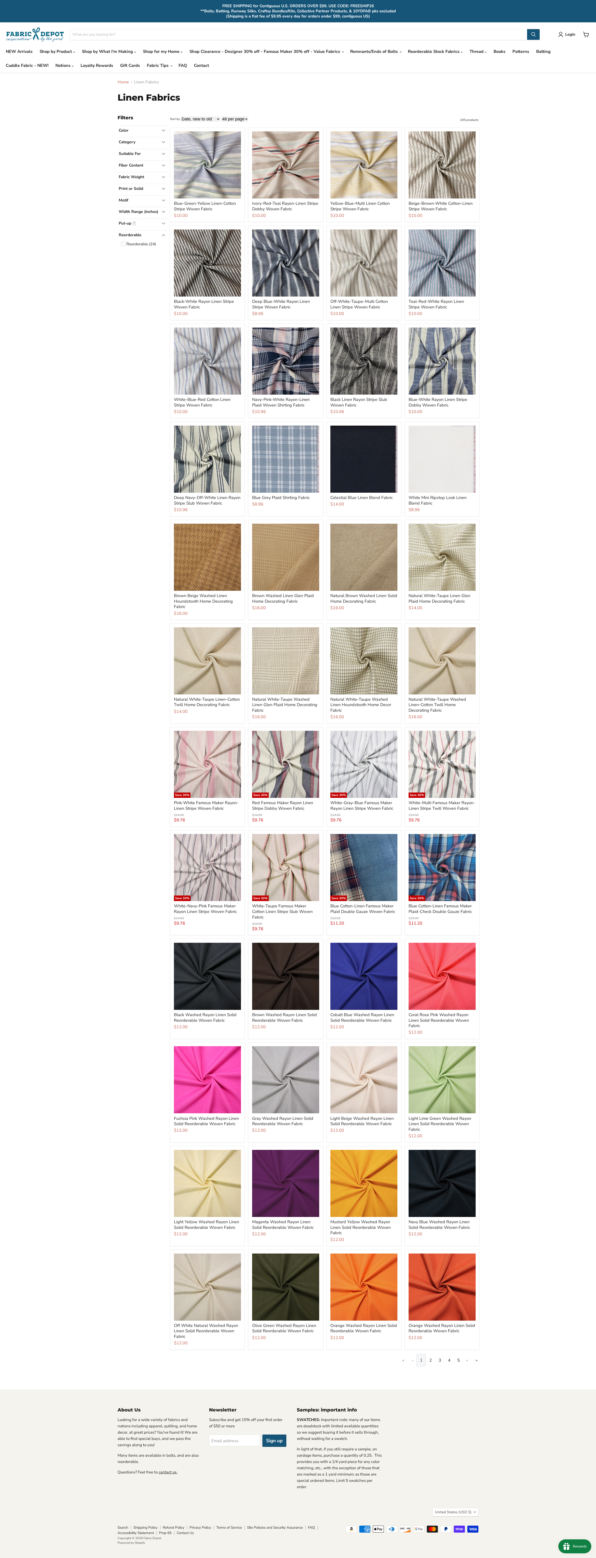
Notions (63, 65)
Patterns (520, 51)
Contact (201, 65)
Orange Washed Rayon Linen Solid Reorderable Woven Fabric (363, 1328)
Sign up (274, 1441)
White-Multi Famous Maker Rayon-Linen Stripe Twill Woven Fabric (442, 805)
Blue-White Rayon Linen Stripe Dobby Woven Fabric (438, 402)
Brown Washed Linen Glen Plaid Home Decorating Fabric (283, 598)
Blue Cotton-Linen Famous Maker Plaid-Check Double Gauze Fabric (440, 908)
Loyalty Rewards (97, 65)
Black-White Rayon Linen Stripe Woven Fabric (204, 304)
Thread (477, 51)
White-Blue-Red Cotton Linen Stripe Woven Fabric (202, 402)
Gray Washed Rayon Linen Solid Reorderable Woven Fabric (282, 1121)
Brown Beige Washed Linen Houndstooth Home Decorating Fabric (203, 601)
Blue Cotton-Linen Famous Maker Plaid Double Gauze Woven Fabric (362, 908)
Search (123, 1527)
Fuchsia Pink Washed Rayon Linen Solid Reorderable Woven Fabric (206, 1121)
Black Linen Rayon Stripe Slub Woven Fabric (358, 402)
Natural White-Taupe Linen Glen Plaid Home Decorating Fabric (439, 598)
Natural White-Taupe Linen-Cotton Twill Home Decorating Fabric (207, 702)
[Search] (533, 34)
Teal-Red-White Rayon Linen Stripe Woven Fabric (436, 304)
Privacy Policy (200, 1527)
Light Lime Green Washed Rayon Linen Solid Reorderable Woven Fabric (440, 1124)
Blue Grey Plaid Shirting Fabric (281, 497)
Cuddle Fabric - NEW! (27, 65)
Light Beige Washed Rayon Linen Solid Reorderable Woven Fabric (362, 1121)
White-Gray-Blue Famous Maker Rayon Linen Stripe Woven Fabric (361, 805)
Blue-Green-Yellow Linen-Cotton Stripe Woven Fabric (205, 206)
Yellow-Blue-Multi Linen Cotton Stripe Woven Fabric (360, 206)
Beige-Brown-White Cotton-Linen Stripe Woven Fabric (441, 206)
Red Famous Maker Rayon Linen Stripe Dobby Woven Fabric (282, 805)
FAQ (183, 65)
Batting (543, 51)
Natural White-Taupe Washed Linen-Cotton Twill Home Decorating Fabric (437, 705)
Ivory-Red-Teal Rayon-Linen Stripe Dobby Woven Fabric (285, 206)
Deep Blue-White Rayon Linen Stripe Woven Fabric (281, 304)
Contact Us (185, 1533)
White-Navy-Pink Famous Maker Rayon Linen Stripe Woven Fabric (205, 908)
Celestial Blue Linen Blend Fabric (361, 497)
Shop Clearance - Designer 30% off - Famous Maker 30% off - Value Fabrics (265, 51)
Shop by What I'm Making (108, 51)
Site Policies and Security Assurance (275, 1527)
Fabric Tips (158, 65)
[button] (567, 34)
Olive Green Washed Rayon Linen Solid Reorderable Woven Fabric (284, 1328)
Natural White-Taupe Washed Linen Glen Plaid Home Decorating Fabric (284, 705)
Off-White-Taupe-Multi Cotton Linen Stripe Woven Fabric (359, 304)
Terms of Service (229, 1527)
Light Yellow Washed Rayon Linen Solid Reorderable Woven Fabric (206, 1224)
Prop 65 (165, 1533)
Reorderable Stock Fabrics (434, 51)
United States (453, 1512)
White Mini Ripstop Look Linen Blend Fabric (438, 500)
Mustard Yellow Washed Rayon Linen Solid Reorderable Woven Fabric (360, 1227)
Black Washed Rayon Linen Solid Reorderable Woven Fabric (205, 1017)
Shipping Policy (145, 1527)
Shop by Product (56, 51)
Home (123, 82)
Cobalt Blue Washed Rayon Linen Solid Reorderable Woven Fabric (362, 1017)
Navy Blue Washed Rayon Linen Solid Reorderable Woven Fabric (439, 1224)
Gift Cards (130, 65)
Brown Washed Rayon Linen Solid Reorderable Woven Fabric (284, 1017)
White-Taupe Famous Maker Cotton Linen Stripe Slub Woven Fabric (282, 911)
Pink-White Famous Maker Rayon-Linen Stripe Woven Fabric (206, 805)
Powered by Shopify (131, 1543)
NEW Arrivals (19, 51)
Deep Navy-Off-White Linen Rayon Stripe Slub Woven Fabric (207, 500)
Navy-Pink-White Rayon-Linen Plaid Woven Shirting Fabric (281, 402)
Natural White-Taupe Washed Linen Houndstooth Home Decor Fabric (360, 705)
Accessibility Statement (136, 1533)
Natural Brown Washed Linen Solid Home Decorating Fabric (363, 598)
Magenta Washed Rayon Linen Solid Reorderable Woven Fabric (283, 1224)
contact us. (168, 1472)
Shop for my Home (162, 51)
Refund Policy (173, 1527)
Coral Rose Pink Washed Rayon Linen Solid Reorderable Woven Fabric (439, 1020)
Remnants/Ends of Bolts (374, 51)
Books (499, 51)
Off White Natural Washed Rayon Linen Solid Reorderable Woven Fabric (206, 1331)
